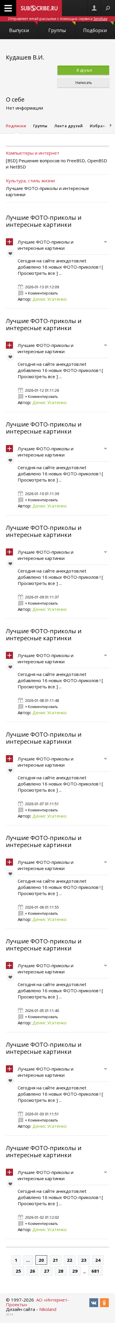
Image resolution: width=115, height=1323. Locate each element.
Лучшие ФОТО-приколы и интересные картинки (43, 221)
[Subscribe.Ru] (39, 8)
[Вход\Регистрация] (94, 8)
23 (83, 1260)
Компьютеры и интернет (32, 153)
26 (32, 1271)
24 (98, 1260)
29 (75, 1271)
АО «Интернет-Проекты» (37, 1302)
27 (46, 1271)
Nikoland (47, 1309)
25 (18, 1271)
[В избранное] (12, 255)
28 (60, 1271)
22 (69, 1260)
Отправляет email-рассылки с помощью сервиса (57, 18)
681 (95, 1271)
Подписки (16, 125)
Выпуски (19, 30)
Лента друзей (69, 125)
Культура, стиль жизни (30, 180)
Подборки (95, 30)
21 (55, 1260)
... (28, 1260)
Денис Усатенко (49, 299)
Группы (57, 30)
